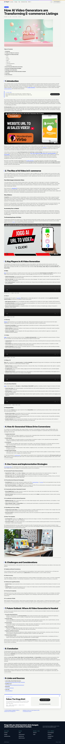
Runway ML (37, 153)
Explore (29, 1)
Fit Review (49, 734)
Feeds (34, 734)
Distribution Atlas (24, 1)
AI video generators (31, 87)
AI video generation (30, 160)
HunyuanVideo (7, 154)
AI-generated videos (8, 466)
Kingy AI (7, 1)
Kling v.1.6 (45, 153)
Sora (31, 153)
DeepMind (45, 147)
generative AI (14, 188)
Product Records (21, 734)
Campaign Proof (50, 736)
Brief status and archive (55, 94)
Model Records (21, 736)
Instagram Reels (35, 482)
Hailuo (41, 153)
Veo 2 (34, 153)
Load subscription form (45, 699)
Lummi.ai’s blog (17, 455)
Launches (11, 1)
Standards (49, 738)
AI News (19, 16)
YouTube (41, 482)
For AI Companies (57, 1)
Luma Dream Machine (51, 153)
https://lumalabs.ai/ (8, 690)
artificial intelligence (8, 88)
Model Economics (22, 738)
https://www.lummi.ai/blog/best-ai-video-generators (15, 682)
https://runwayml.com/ (9, 687)
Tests (19, 1)
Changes (15, 1)
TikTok (13, 222)
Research (34, 732)
